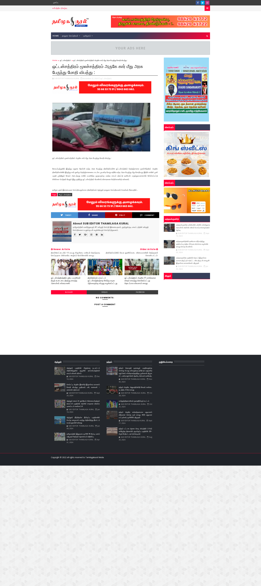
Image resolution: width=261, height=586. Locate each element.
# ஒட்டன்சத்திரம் (65, 194)
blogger (69, 292)
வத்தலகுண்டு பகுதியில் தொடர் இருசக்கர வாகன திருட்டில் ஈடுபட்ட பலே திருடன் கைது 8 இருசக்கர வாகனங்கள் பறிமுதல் (192, 260)
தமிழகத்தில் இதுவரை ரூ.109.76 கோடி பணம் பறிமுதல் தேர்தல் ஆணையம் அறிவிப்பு (83, 435)
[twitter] (203, 3)
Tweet (68, 215)
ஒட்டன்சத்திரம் (65, 60)
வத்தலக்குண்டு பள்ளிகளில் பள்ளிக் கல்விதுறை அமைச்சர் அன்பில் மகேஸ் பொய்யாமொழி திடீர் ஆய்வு (193, 227)
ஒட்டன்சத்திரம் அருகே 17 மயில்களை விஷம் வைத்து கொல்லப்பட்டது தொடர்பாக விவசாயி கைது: (140, 280)
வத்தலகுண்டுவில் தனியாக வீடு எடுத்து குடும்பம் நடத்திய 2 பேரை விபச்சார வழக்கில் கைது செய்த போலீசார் (192, 244)
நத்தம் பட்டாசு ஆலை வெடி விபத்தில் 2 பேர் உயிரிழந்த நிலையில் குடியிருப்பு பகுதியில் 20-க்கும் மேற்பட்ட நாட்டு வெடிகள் (135, 431)
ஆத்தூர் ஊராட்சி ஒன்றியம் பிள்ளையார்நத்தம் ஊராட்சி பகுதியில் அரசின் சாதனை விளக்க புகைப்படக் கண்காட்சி (83, 404)
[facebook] (198, 3)
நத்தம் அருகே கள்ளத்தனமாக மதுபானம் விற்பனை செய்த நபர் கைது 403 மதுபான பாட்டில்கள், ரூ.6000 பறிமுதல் (135, 415)
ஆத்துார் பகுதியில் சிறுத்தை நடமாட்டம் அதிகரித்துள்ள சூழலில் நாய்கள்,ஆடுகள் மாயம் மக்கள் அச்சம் (83, 371)
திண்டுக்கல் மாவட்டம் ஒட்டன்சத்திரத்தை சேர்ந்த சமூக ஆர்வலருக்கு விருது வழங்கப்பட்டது (102, 280)
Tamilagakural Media (95, 457)
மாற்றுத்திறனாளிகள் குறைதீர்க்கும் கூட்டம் (134, 401)
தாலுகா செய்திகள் (70, 35)
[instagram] (207, 3)
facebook (140, 292)
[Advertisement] (81, 485)
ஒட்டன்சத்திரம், (106, 78)
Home (56, 35)
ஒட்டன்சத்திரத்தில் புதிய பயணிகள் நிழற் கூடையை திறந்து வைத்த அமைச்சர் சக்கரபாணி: (65, 280)
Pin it (122, 215)
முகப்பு (55, 2)
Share (95, 215)
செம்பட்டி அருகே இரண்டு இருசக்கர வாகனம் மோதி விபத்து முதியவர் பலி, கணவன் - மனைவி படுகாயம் (83, 387)
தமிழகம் (87, 35)
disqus (104, 292)
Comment (149, 215)
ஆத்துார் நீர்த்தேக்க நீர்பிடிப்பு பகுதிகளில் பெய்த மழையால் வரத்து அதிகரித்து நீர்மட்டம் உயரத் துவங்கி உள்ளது (83, 420)
